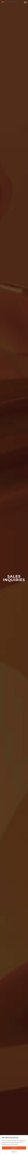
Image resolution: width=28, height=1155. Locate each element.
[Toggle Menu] (25, 2)
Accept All (14, 1148)
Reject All (14, 1152)
